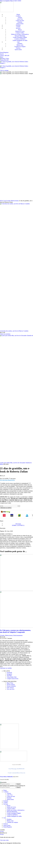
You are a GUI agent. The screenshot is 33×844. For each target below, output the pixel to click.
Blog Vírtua (10, 683)
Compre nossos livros (12, 678)
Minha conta (20, 45)
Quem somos (19, 23)
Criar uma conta (4, 840)
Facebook (9, 672)
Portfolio (20, 22)
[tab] (18, 524)
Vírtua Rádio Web (11, 677)
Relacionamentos (18, 635)
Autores (20, 17)
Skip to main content (15, 0)
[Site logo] (7, 11)
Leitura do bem (20, 20)
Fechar (2, 831)
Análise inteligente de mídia (20, 40)
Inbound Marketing (20, 36)
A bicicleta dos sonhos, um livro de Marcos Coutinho (14, 331)
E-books (8, 200)
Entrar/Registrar (7, 827)
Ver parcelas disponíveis (7, 480)
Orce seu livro (10, 689)
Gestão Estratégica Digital (20, 37)
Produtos (20, 43)
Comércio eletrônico (19, 39)
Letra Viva (20, 19)
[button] (6, 668)
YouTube (9, 675)
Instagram (9, 674)
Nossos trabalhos (11, 686)
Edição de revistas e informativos (20, 34)
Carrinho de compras (19, 46)
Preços (20, 29)
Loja (4, 200)
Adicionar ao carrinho (6, 507)
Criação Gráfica (20, 32)
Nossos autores (11, 684)
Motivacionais (15, 200)
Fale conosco (10, 687)
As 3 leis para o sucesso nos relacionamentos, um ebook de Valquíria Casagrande (15, 631)
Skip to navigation (5, 0)
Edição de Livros (19, 31)
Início (1, 200)
